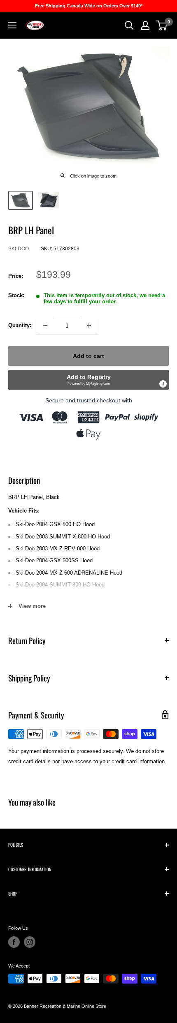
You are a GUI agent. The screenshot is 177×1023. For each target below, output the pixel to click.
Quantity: (19, 325)
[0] (162, 25)
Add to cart (88, 356)
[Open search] (129, 25)
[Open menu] (12, 25)
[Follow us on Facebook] (14, 942)
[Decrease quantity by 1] (45, 325)
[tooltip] (163, 384)
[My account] (145, 25)
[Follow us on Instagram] (29, 942)
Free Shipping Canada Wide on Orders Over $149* (88, 5)
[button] (88, 380)
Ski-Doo (18, 249)
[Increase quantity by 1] (89, 325)
